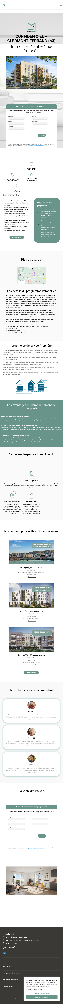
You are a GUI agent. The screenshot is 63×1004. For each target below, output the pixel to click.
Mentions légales (15, 998)
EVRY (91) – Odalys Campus (31, 611)
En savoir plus (16, 237)
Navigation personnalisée (41, 993)
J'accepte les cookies (41, 997)
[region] (42, 989)
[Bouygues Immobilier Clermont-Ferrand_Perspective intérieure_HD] (31, 894)
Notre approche (7, 960)
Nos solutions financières (10, 979)
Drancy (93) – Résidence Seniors (31, 655)
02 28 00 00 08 (11, 943)
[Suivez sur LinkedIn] (4, 953)
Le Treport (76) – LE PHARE (31, 568)
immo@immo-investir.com (17, 937)
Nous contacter (9, 947)
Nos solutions (7, 966)
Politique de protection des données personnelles (37, 145)
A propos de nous (8, 986)
